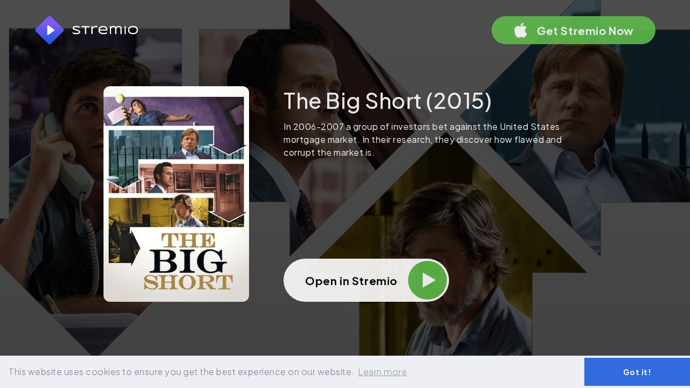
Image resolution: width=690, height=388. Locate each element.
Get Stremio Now (585, 30)
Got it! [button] (637, 372)
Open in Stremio (351, 280)
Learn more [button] (382, 371)
